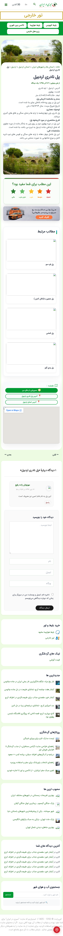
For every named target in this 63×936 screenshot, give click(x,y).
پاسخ (48, 502)
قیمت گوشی (54, 660)
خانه (58, 67)
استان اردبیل (24, 67)
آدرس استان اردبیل (29, 402)
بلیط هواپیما (35, 25)
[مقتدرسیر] (31, 15)
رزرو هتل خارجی (33, 31)
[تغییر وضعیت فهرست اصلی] (6, 5)
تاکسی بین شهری (17, 25)
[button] (34, 4)
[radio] (48, 193)
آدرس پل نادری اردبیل (29, 396)
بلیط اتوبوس (51, 25)
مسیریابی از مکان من (29, 390)
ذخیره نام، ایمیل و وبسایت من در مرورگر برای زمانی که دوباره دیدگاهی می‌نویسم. (32, 596)
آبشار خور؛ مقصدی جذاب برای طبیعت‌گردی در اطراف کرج (28, 852)
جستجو (8, 894)
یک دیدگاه (34, 83)
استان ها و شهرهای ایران (43, 67)
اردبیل (13, 67)
